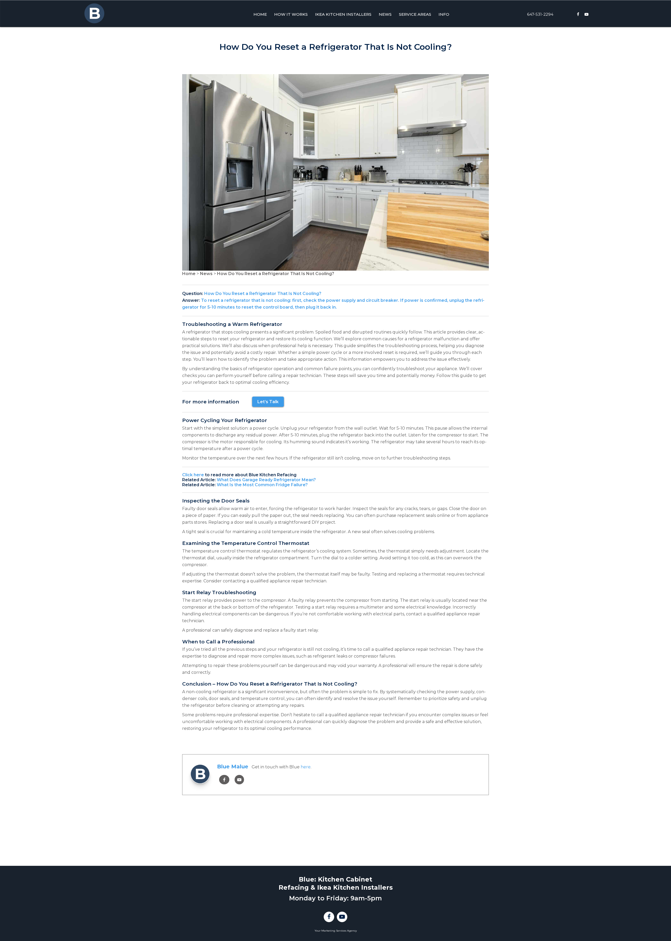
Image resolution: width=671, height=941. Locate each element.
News (206, 273)
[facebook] (224, 779)
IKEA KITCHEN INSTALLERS (343, 14)
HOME (260, 14)
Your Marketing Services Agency (336, 930)
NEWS (385, 14)
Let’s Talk (268, 401)
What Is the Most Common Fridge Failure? (262, 484)
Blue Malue (232, 766)
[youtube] (239, 779)
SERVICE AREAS (415, 14)
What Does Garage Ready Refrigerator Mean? (266, 479)
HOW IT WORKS (291, 14)
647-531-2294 (540, 14)
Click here (193, 474)
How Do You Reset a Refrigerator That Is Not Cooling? (275, 273)
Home (189, 273)
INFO (444, 14)
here (306, 766)
